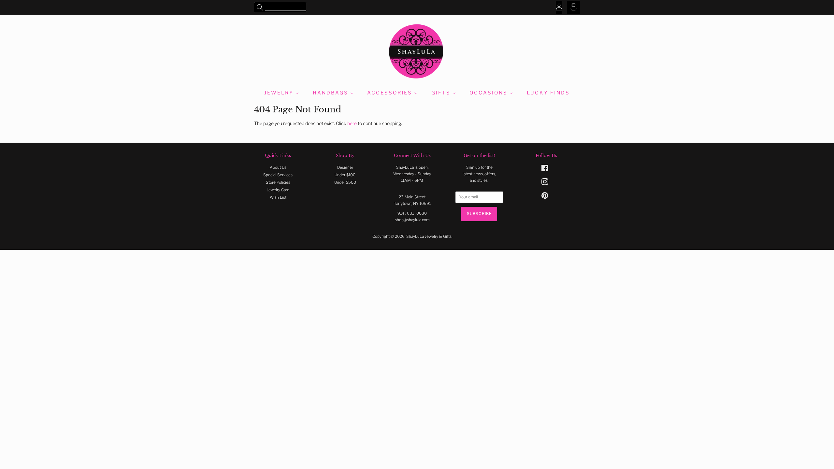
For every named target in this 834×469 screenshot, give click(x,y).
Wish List (278, 197)
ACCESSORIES (390, 93)
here (352, 123)
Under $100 (345, 175)
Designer (345, 167)
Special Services (278, 175)
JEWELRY (279, 93)
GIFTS (442, 93)
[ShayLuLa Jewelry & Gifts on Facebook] (545, 169)
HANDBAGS (331, 93)
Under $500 (345, 182)
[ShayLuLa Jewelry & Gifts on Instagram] (544, 183)
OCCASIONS (489, 93)
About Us (278, 167)
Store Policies (278, 182)
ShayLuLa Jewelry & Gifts (429, 236)
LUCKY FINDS (548, 93)
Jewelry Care (278, 190)
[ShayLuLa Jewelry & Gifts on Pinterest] (544, 197)
